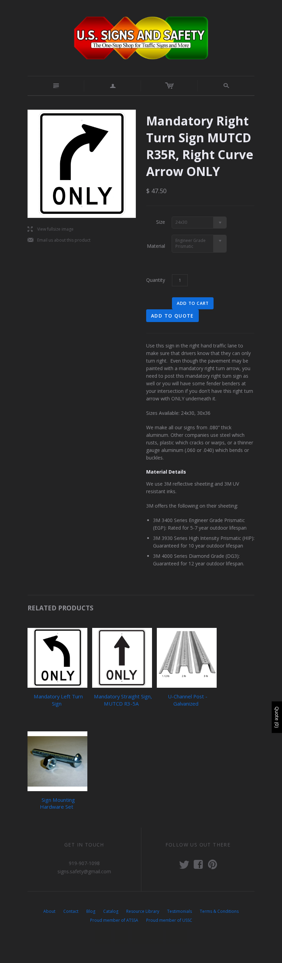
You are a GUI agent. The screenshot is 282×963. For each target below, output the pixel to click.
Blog (90, 911)
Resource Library (142, 911)
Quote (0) (277, 717)
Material (156, 246)
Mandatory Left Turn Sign (58, 700)
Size (160, 222)
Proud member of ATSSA (114, 920)
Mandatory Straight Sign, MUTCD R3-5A (123, 700)
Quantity (155, 280)
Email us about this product (59, 240)
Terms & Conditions (219, 911)
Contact (70, 911)
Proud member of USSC (169, 920)
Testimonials (179, 911)
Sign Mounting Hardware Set (57, 803)
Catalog (110, 911)
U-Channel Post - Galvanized (187, 700)
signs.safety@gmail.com (84, 871)
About (49, 911)
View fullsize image (51, 229)
